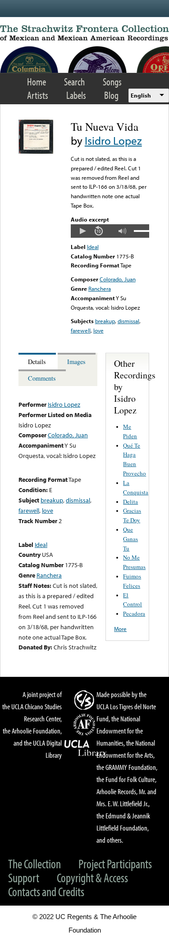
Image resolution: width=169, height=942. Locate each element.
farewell (81, 330)
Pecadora (134, 613)
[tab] (38, 361)
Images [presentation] (76, 361)
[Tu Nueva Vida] (35, 151)
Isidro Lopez (113, 140)
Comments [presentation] (42, 378)
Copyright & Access (92, 877)
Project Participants (115, 863)
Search (74, 81)
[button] (82, 231)
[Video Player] (110, 231)
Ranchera (99, 288)
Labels (76, 95)
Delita (130, 502)
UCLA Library (85, 748)
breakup (105, 320)
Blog (111, 95)
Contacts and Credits (46, 891)
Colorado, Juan (118, 279)
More (120, 628)
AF (85, 724)
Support (23, 877)
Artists (37, 95)
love (98, 330)
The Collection (34, 863)
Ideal (93, 246)
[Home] (84, 33)
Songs (112, 81)
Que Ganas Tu (130, 538)
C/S (85, 699)
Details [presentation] (37, 361)
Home (36, 81)
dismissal (128, 320)
